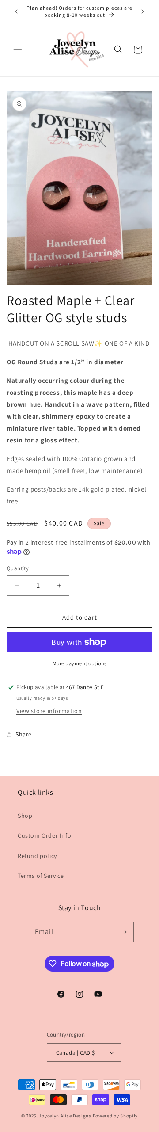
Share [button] (23, 734)
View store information (49, 711)
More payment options (80, 663)
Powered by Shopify (115, 1116)
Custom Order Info (44, 835)
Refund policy (37, 856)
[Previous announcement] (16, 11)
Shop (25, 815)
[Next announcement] (142, 11)
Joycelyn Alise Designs (65, 1116)
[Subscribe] (123, 932)
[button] (17, 49)
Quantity (18, 568)
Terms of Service (41, 876)
